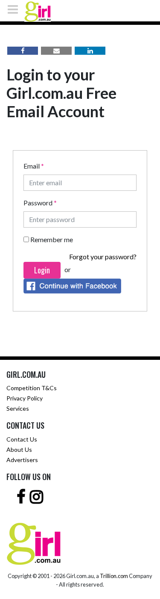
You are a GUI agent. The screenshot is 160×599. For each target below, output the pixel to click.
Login (42, 270)
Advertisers (22, 459)
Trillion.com (114, 575)
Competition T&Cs (31, 387)
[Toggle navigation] (15, 9)
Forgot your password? (103, 256)
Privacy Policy (24, 398)
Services (17, 408)
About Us (19, 449)
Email (33, 166)
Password (40, 203)
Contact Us (21, 439)
